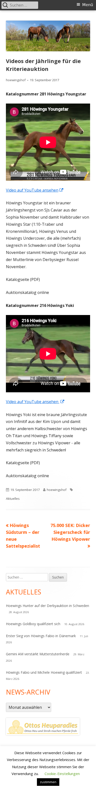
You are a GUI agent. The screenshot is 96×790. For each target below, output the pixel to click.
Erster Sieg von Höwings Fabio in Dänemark (41, 635)
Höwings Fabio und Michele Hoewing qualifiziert (44, 672)
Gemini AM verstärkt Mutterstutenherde (37, 654)
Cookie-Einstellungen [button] (62, 773)
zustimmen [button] (48, 782)
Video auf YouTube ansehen (35, 190)
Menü (87, 4)
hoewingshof (16, 80)
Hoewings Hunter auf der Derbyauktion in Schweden (47, 605)
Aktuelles (13, 498)
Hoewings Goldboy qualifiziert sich (33, 623)
